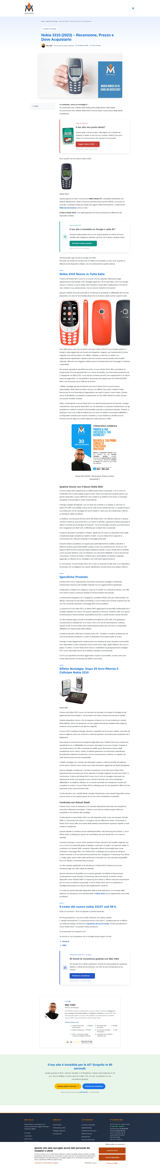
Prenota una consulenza (94, 1086)
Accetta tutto (112, 1150)
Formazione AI (57, 1133)
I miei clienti (27, 1136)
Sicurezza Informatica (88, 1139)
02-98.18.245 (124, 1128)
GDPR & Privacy (86, 1133)
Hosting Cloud (85, 1136)
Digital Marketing (86, 1128)
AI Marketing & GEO (59, 1128)
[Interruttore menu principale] (133, 8)
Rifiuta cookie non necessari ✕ (115, 1144)
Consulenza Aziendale (88, 1125)
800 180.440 (84, 1092)
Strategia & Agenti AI (59, 1131)
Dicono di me (28, 1139)
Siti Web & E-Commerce (88, 1131)
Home (43, 21)
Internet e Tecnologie (52, 21)
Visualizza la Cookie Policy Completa (46, 1163)
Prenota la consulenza (82, 976)
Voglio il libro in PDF (87, 144)
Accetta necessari (112, 1157)
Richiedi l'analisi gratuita (83, 243)
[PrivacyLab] (94, 1163)
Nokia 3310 (100, 893)
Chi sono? (27, 1133)
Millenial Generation (68, 208)
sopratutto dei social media (97, 924)
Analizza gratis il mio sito (66, 1086)
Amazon (65, 941)
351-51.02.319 (120, 1131)
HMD (64, 945)
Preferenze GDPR (112, 1163)
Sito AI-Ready (57, 1125)
